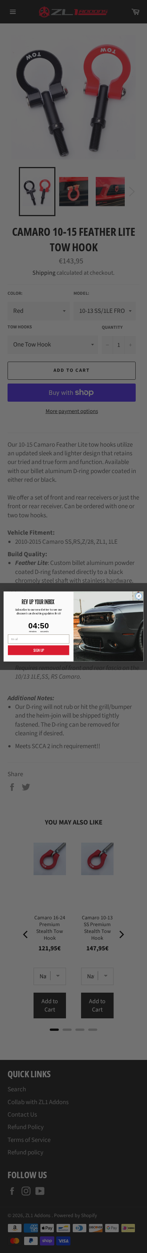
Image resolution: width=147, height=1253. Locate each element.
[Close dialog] (139, 596)
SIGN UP (38, 650)
